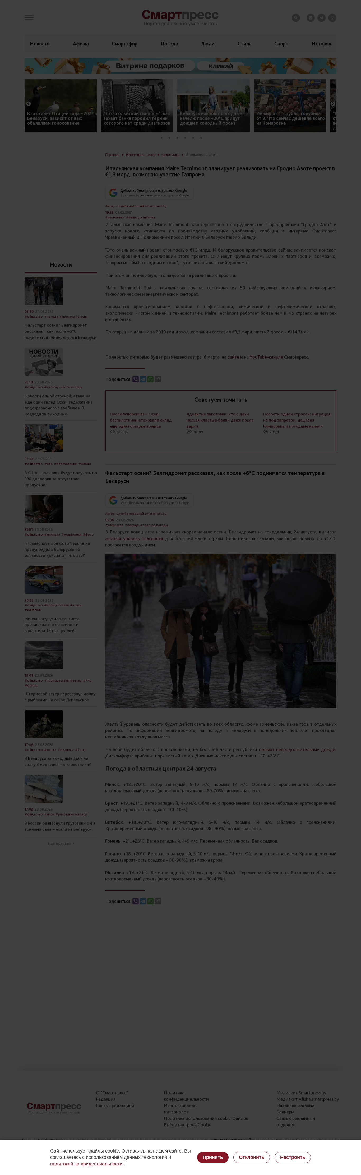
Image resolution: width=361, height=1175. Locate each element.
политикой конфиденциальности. (87, 1164)
